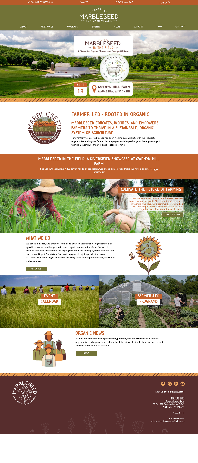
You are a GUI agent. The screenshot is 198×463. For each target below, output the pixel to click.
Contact (180, 26)
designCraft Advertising (175, 421)
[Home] (99, 15)
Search (163, 3)
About (24, 26)
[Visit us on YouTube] (182, 384)
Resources (47, 26)
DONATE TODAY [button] (172, 215)
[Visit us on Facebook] (163, 384)
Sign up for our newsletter (169, 391)
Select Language (123, 2)
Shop (159, 26)
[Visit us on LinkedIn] (176, 384)
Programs (73, 26)
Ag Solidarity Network (40, 2)
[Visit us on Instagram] (170, 384)
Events (96, 26)
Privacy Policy (178, 413)
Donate (84, 2)
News (117, 26)
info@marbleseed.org (174, 401)
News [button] (86, 353)
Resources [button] (37, 269)
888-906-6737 (177, 398)
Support (138, 26)
